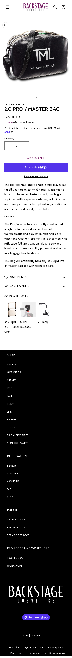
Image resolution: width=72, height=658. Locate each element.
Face (10, 395)
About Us (13, 481)
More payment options (36, 176)
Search (11, 465)
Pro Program (16, 557)
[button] (7, 7)
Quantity (9, 138)
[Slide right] (44, 98)
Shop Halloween (18, 443)
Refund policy (55, 647)
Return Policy (16, 527)
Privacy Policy (16, 519)
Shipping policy (57, 653)
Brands (12, 380)
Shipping (8, 122)
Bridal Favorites (17, 435)
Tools (11, 427)
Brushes (12, 419)
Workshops (15, 565)
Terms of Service (18, 535)
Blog (10, 497)
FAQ (9, 489)
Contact (12, 473)
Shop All (12, 364)
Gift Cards (14, 372)
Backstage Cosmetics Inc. (31, 647)
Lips (9, 411)
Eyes (10, 388)
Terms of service (37, 653)
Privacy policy (17, 653)
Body (10, 403)
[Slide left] (28, 98)
